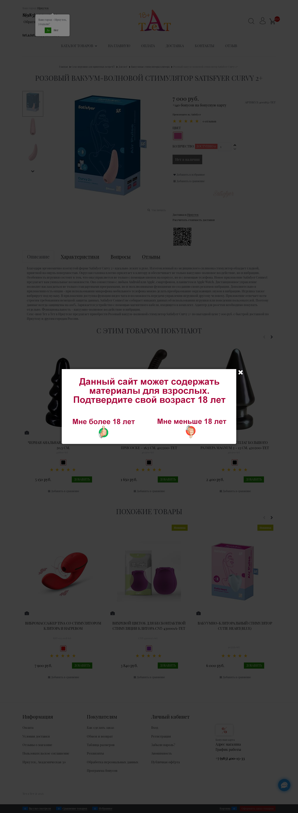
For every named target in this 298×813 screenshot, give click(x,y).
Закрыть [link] (240, 372)
